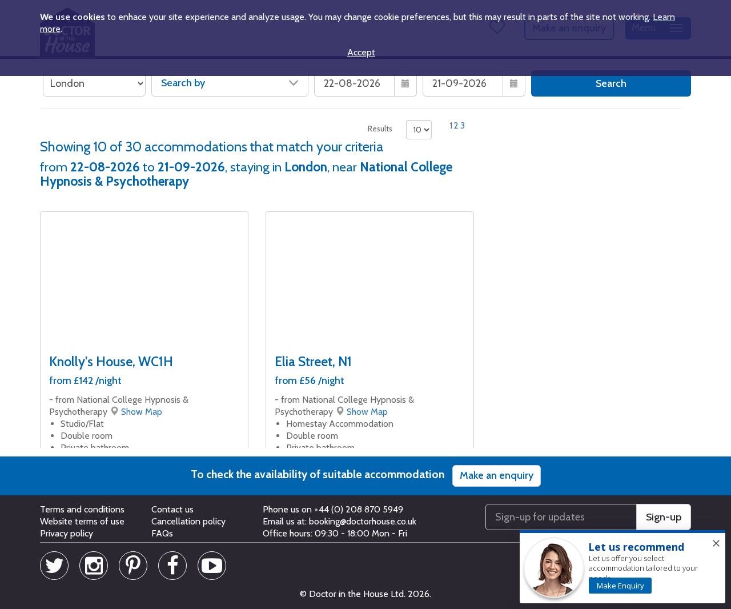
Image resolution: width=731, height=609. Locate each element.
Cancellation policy (188, 521)
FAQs (162, 533)
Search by (183, 83)
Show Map (141, 411)
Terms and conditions (82, 509)
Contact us (172, 509)
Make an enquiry (496, 475)
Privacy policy (66, 533)
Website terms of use (82, 521)
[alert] (622, 567)
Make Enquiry (620, 585)
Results (380, 128)
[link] (620, 586)
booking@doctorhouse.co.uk (362, 521)
